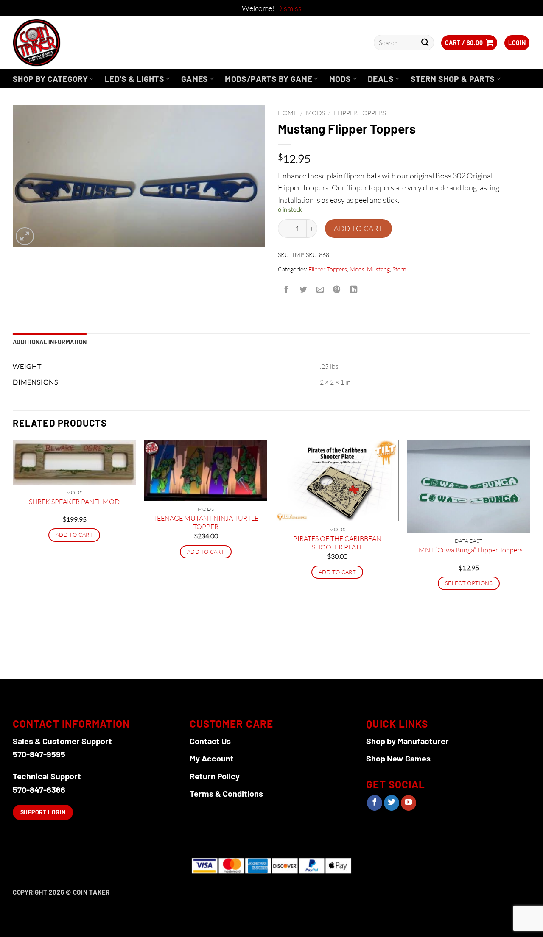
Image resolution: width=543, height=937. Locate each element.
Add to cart (358, 228)
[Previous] (13, 558)
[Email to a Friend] (319, 289)
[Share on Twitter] (303, 289)
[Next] (529, 558)
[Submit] (425, 42)
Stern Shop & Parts (453, 79)
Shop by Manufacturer (407, 741)
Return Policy (215, 776)
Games (194, 79)
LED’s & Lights (134, 79)
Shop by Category (50, 79)
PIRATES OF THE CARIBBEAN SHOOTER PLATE (337, 543)
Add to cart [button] (74, 534)
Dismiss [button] (289, 8)
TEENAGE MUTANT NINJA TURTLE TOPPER (205, 522)
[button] (469, 42)
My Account (212, 758)
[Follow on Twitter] (391, 803)
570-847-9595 (39, 754)
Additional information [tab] (50, 342)
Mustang (378, 269)
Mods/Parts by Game (268, 79)
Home (287, 113)
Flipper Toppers (359, 113)
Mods (340, 79)
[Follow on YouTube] (408, 803)
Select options (469, 583)
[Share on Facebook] (286, 289)
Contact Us (210, 741)
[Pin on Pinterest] (336, 289)
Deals (381, 79)
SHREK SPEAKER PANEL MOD (74, 501)
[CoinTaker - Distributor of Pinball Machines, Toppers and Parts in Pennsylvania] (59, 42)
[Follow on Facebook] (374, 803)
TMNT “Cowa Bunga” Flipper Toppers (469, 550)
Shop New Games (398, 758)
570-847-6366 (39, 789)
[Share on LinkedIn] (353, 289)
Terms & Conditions (226, 793)
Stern (399, 269)
